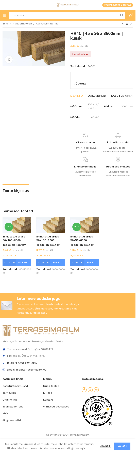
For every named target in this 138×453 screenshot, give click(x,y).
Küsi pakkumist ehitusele (117, 5)
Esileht (7, 23)
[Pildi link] (41, 330)
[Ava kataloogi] (127, 24)
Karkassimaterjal (47, 23)
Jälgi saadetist (12, 420)
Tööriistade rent (13, 406)
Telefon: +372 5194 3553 (22, 362)
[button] (17, 262)
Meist (6, 413)
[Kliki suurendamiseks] (9, 59)
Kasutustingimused (15, 386)
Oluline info (10, 399)
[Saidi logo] (67, 4)
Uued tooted (51, 386)
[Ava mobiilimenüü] (4, 15)
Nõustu (122, 446)
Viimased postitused (56, 406)
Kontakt (48, 399)
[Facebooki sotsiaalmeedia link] (84, 389)
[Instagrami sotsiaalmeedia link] (90, 389)
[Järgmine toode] (131, 24)
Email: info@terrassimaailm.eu (27, 369)
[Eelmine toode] (123, 24)
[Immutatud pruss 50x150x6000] (50, 225)
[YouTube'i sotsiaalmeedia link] (96, 389)
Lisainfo (105, 446)
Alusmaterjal (23, 23)
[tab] (76, 95)
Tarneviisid (9, 392)
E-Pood (47, 392)
